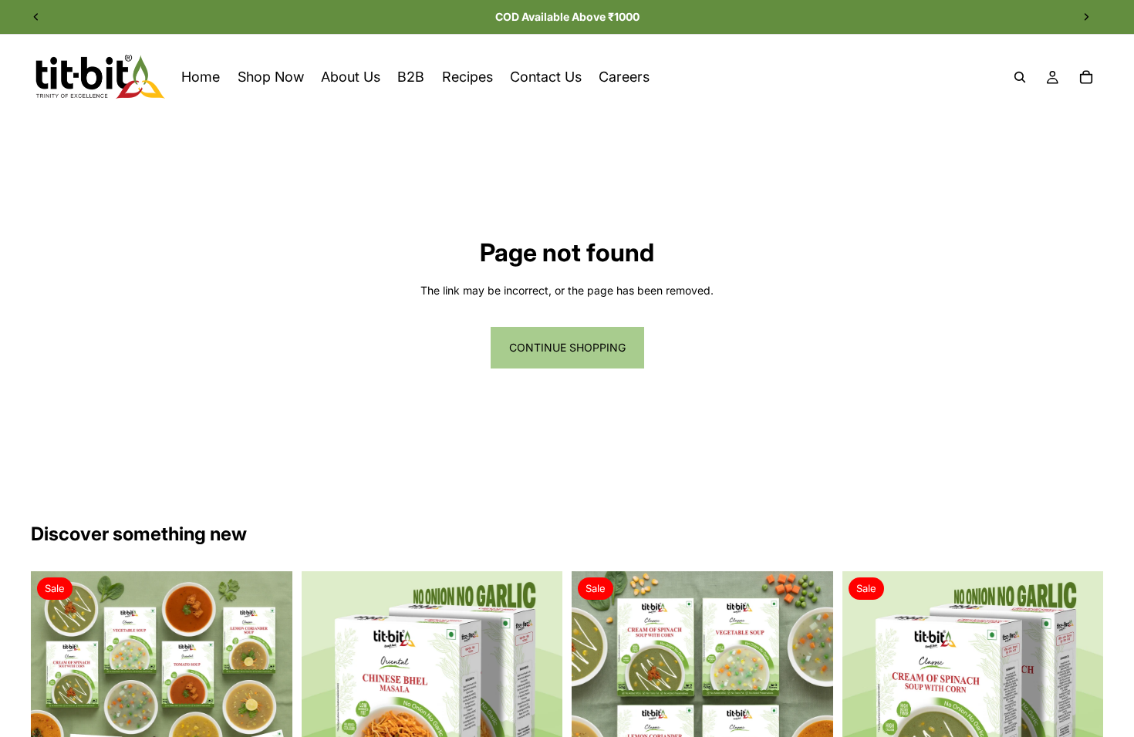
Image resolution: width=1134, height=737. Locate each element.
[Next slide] (1086, 17)
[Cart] (1086, 77)
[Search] (1020, 77)
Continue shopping (567, 347)
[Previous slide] (36, 17)
